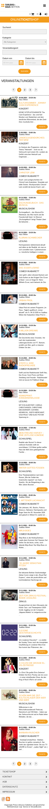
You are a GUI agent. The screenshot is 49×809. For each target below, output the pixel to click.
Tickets (42, 127)
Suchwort (7, 27)
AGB (5, 782)
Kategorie (7, 38)
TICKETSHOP (9, 772)
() (30, 14)
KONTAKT (7, 777)
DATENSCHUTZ (10, 787)
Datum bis (29, 58)
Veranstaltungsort (10, 48)
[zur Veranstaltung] (9, 107)
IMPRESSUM (9, 792)
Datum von (7, 58)
